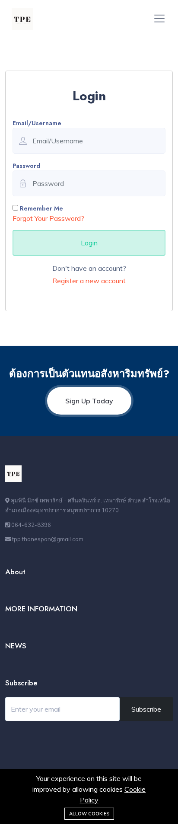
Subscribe (146, 709)
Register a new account (89, 280)
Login (89, 243)
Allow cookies (89, 814)
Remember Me (40, 208)
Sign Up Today (89, 401)
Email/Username (37, 123)
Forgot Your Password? (48, 218)
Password (26, 165)
